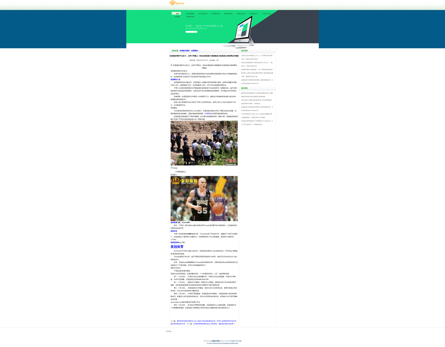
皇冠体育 (218, 343)
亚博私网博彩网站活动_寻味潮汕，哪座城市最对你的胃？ (214, 324)
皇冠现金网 (224, 343)
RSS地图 (232, 341)
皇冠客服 (230, 343)
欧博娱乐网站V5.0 (232, 42)
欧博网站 (194, 51)
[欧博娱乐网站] (176, 3)
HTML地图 (238, 341)
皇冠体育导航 (211, 343)
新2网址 (235, 343)
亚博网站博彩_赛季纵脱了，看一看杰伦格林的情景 (257, 69)
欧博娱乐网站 (185, 51)
